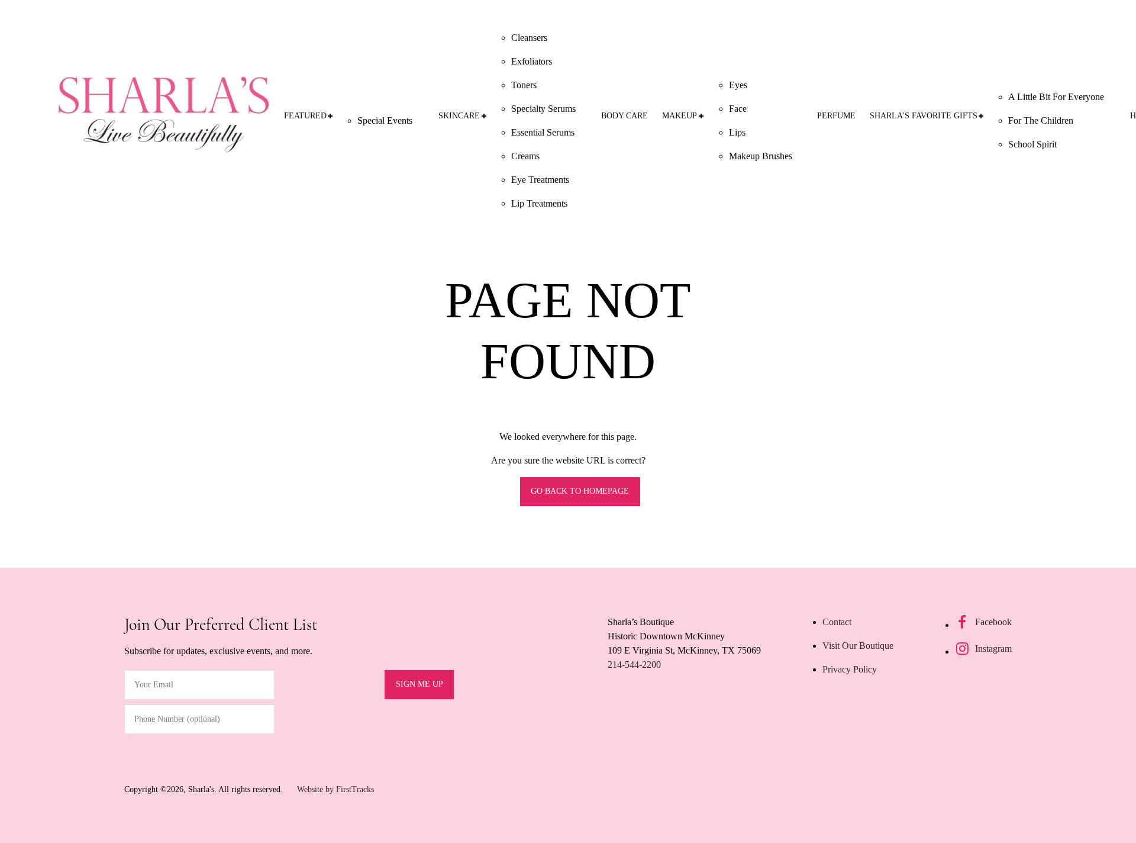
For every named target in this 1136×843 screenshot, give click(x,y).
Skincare (459, 115)
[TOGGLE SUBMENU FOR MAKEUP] (701, 116)
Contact (836, 622)
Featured (305, 115)
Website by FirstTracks (335, 789)
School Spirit (1032, 144)
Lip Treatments (539, 203)
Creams (525, 156)
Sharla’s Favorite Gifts (923, 115)
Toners (524, 85)
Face (738, 109)
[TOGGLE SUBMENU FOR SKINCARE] (484, 116)
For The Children (1040, 120)
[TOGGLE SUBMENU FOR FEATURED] (330, 116)
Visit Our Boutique (857, 646)
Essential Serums (543, 132)
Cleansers (529, 38)
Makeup (679, 115)
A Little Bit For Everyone (1056, 97)
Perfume (836, 115)
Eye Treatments (540, 180)
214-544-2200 (634, 664)
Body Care (624, 115)
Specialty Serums (543, 109)
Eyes (738, 85)
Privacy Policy (849, 669)
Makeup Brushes (760, 156)
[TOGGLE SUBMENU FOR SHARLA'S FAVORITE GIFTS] (981, 116)
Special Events (384, 120)
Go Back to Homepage (580, 491)
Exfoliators (531, 61)
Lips (737, 132)
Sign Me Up (419, 684)
